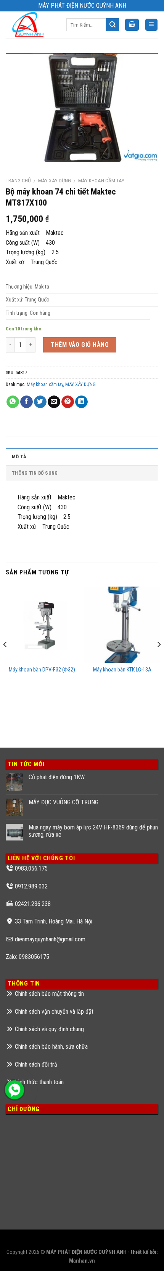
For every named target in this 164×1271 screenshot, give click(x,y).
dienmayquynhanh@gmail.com (50, 939)
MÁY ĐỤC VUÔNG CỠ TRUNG (63, 802)
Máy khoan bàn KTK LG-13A (122, 670)
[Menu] (151, 25)
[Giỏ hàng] (132, 25)
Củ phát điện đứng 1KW (57, 777)
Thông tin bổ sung (35, 473)
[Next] (158, 659)
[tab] (82, 456)
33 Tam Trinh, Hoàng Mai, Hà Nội (53, 921)
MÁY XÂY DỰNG (54, 180)
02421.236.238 (33, 903)
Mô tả (19, 456)
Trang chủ (18, 180)
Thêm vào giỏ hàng (80, 344)
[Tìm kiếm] (112, 24)
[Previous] (5, 659)
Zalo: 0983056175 (27, 956)
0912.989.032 (31, 886)
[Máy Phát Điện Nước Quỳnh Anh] (30, 24)
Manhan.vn (82, 1261)
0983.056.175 (31, 868)
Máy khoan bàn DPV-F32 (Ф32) (42, 670)
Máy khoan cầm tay (101, 180)
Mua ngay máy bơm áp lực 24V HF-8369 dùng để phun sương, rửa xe (93, 831)
